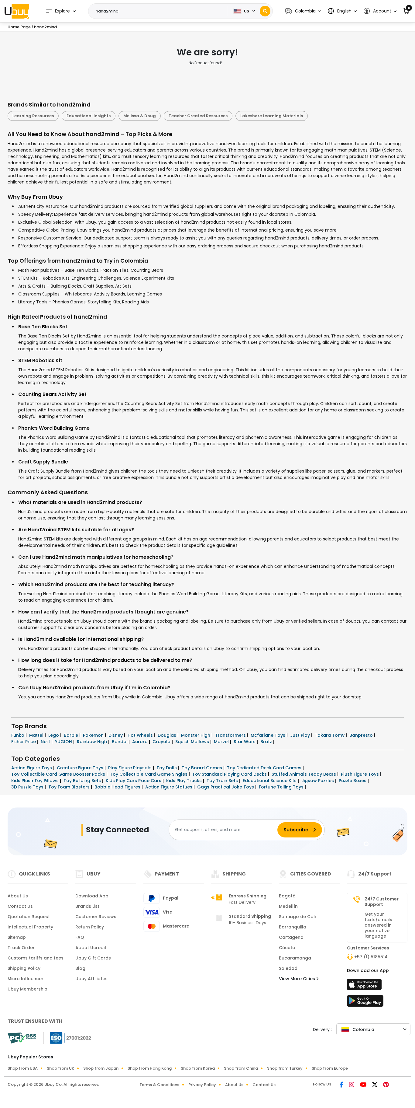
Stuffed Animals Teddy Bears (304, 774)
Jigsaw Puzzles (318, 781)
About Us (18, 896)
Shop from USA (23, 1068)
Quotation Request (29, 917)
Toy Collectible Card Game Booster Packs (58, 774)
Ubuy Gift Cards (93, 958)
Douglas (167, 735)
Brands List (87, 906)
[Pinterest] (386, 1085)
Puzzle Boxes (353, 781)
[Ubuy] (17, 11)
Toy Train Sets (223, 781)
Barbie (71, 735)
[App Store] (365, 986)
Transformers (231, 735)
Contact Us (20, 906)
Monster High (196, 735)
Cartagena (291, 937)
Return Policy (89, 927)
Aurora (140, 742)
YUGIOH (64, 742)
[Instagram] (352, 1085)
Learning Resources (33, 116)
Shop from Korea (198, 1068)
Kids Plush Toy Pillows (35, 781)
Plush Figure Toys (360, 774)
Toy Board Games (202, 768)
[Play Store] (365, 1002)
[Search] (265, 11)
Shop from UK (60, 1068)
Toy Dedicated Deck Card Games (265, 768)
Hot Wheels (141, 735)
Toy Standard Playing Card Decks (230, 774)
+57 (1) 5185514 (371, 957)
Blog (80, 968)
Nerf (46, 742)
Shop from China (241, 1068)
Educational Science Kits (270, 781)
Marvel (222, 742)
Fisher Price (24, 742)
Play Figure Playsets (130, 768)
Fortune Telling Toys (282, 787)
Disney (116, 735)
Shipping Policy (24, 968)
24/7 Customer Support (382, 901)
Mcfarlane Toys (268, 735)
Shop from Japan (100, 1068)
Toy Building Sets (82, 781)
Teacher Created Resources (198, 116)
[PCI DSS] (22, 1038)
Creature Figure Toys (81, 768)
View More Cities (297, 979)
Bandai (120, 742)
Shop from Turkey (285, 1068)
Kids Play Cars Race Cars (134, 781)
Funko (18, 735)
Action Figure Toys (32, 768)
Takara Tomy (330, 735)
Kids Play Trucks (184, 781)
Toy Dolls (167, 768)
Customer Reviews (95, 917)
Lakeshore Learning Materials (271, 116)
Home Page (19, 27)
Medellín (288, 906)
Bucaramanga (295, 958)
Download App (91, 896)
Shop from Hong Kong (150, 1068)
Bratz (266, 742)
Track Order (21, 948)
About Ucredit (90, 948)
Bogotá (287, 896)
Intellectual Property (30, 927)
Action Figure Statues (169, 787)
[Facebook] (342, 1085)
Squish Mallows (192, 742)
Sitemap (17, 937)
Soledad (288, 968)
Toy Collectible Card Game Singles (149, 774)
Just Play (300, 735)
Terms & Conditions (159, 1085)
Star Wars (245, 742)
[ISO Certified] (67, 1037)
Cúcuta (287, 948)
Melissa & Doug (139, 116)
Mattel (37, 735)
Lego (54, 735)
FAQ (79, 937)
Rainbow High (92, 742)
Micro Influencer (25, 979)
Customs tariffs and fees (35, 958)
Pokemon (94, 735)
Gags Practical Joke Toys (226, 787)
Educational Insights (89, 116)
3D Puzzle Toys (28, 787)
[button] (303, 11)
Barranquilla (292, 927)
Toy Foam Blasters (69, 787)
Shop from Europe (330, 1068)
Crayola (162, 742)
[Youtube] (364, 1085)
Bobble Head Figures (118, 787)
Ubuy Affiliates (91, 979)
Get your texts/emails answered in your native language (378, 925)
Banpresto (361, 735)
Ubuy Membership (27, 989)
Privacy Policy (202, 1085)
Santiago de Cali (297, 917)
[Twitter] (375, 1085)
